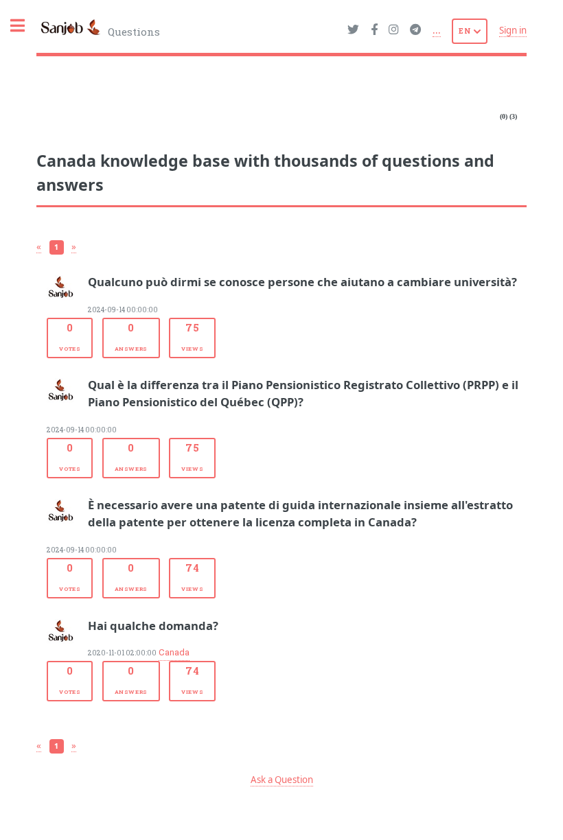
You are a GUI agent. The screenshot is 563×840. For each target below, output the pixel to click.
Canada (174, 653)
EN (466, 31)
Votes (69, 336)
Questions (132, 31)
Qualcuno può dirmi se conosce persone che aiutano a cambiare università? (302, 282)
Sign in (513, 30)
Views (192, 336)
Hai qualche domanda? (153, 625)
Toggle (24, 25)
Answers (131, 336)
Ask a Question (282, 779)
